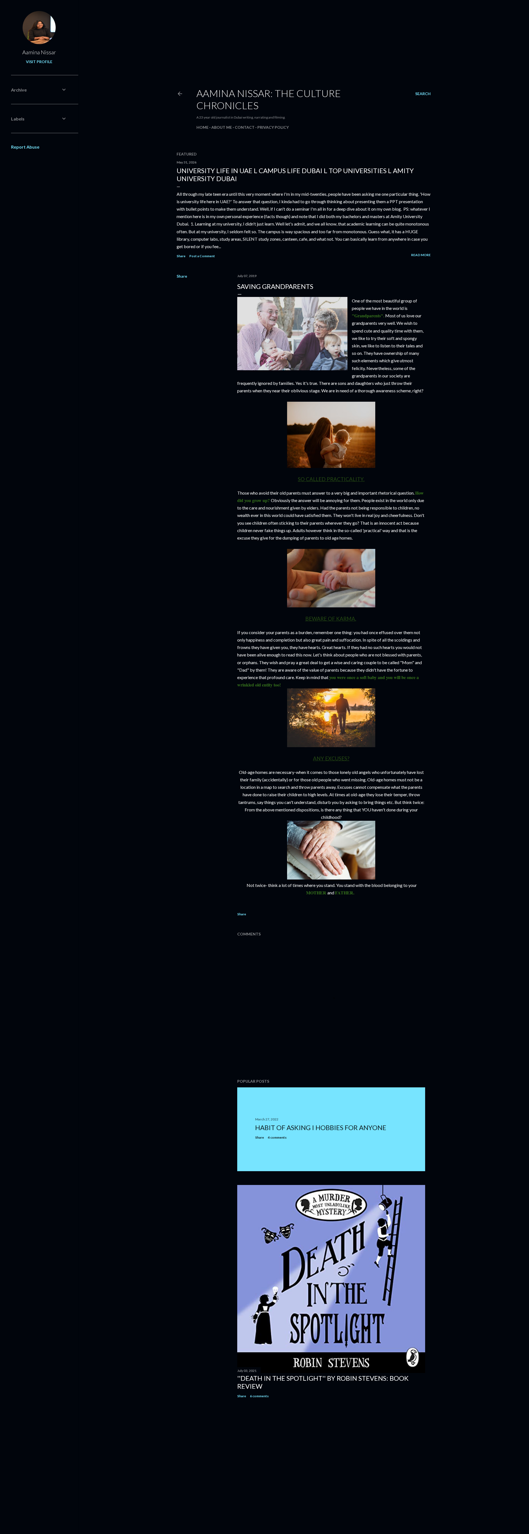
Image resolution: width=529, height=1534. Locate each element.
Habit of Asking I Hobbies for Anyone (320, 1127)
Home (202, 127)
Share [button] (181, 256)
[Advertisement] (264, 38)
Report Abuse (25, 146)
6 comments (259, 1396)
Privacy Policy (273, 127)
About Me (221, 127)
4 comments (277, 1137)
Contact (245, 127)
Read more (421, 255)
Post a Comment (202, 256)
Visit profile (39, 61)
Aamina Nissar (39, 52)
